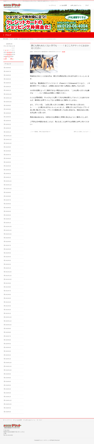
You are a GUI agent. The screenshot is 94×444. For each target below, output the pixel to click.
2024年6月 (8, 158)
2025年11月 (8, 98)
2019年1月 (8, 396)
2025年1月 (8, 132)
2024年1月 (8, 177)
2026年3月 (8, 82)
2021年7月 (8, 290)
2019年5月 (8, 385)
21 (11, 54)
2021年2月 (8, 309)
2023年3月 (8, 215)
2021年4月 (8, 302)
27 (9, 56)
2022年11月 (8, 230)
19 (7, 54)
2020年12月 (8, 317)
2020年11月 (8, 321)
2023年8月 (8, 196)
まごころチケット (44, 440)
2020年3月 (8, 351)
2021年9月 (8, 283)
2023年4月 (8, 211)
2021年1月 (8, 313)
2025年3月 (8, 124)
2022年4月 (8, 256)
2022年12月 (8, 226)
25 (6, 56)
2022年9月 (8, 237)
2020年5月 (8, 343)
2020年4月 (8, 347)
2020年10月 (8, 324)
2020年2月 (8, 355)
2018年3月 (8, 411)
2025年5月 (8, 117)
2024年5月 (8, 162)
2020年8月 (8, 332)
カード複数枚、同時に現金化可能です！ (40, 131)
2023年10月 (8, 188)
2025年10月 (8, 101)
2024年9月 (8, 147)
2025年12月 (8, 94)
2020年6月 (8, 340)
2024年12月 (8, 135)
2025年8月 (8, 109)
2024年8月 (8, 151)
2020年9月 (8, 328)
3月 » (11, 58)
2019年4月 (8, 389)
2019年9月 (8, 374)
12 (7, 52)
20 (9, 54)
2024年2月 (8, 173)
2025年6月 (8, 113)
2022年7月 (8, 245)
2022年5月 (8, 253)
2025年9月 (8, 105)
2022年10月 (8, 234)
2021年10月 (8, 279)
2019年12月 (8, 362)
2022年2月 (8, 264)
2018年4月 (8, 408)
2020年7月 (8, 336)
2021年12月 (8, 272)
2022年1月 (8, 268)
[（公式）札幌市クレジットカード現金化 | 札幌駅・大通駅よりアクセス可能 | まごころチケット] (12, 7)
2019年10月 (8, 370)
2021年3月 (8, 306)
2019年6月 (8, 381)
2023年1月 (8, 222)
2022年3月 (8, 260)
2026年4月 (8, 79)
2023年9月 (8, 192)
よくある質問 (18, 420)
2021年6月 (8, 294)
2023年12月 (8, 181)
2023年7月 (8, 200)
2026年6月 (8, 75)
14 (11, 52)
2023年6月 (8, 203)
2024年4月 (8, 166)
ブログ (40, 420)
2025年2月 (8, 128)
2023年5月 (8, 207)
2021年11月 (8, 275)
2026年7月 (8, 71)
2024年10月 (8, 143)
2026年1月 (8, 90)
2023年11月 (8, 185)
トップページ (8, 420)
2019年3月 (8, 393)
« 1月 (5, 58)
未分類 (63, 51)
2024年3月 (8, 169)
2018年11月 (8, 400)
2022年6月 (8, 249)
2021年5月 (8, 298)
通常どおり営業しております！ (82, 131)
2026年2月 (8, 86)
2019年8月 (8, 377)
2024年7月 (8, 154)
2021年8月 (8, 287)
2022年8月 (8, 241)
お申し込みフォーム (30, 420)
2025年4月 (8, 120)
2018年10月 (8, 404)
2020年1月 (8, 358)
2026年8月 (8, 67)
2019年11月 (8, 366)
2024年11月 (8, 139)
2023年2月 (8, 219)
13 (9, 52)
